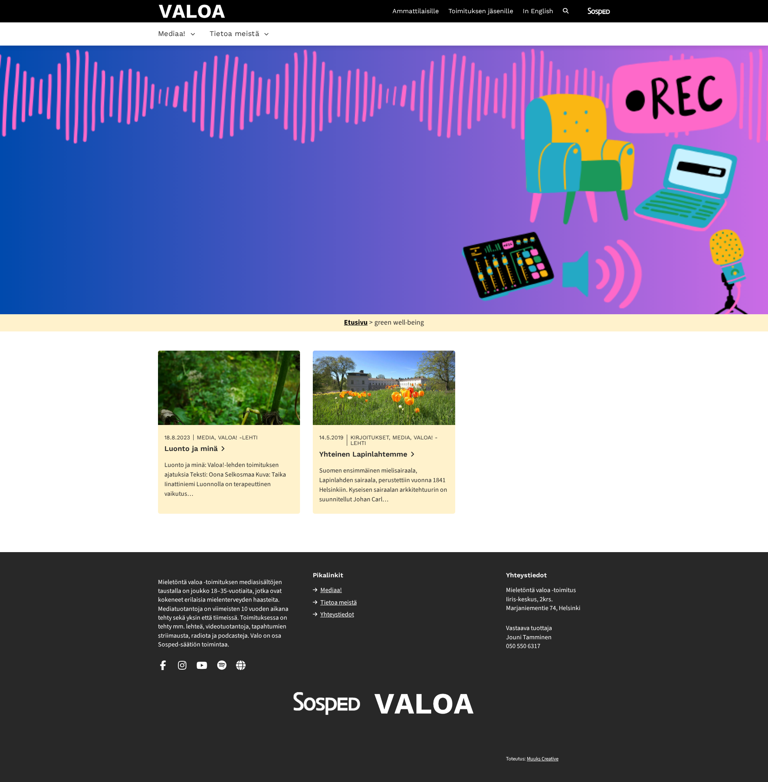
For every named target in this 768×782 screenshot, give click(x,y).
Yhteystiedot (337, 614)
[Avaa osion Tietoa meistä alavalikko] (266, 34)
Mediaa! (172, 33)
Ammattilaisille (415, 11)
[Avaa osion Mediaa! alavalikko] (193, 34)
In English (538, 11)
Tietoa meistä (235, 33)
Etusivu (356, 322)
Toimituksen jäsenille (480, 11)
